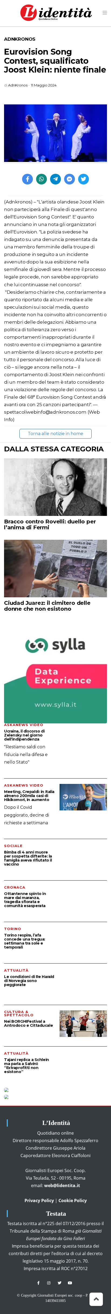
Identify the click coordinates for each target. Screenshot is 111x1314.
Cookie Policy (72, 1200)
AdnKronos (19, 39)
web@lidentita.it (62, 1185)
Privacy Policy (39, 1200)
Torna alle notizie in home (55, 433)
